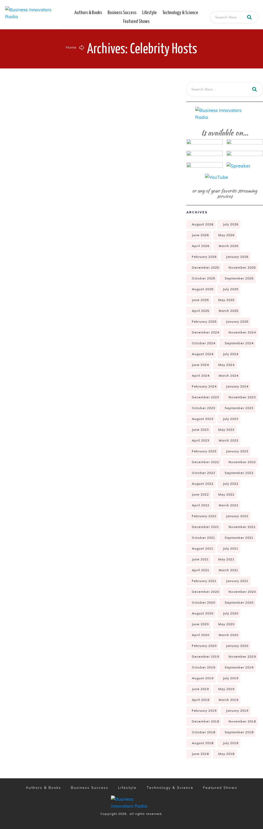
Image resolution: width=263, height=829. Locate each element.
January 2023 (237, 451)
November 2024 (242, 332)
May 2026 (226, 235)
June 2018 (200, 754)
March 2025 (228, 311)
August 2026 (202, 224)
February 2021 (204, 581)
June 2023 (200, 429)
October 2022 (203, 473)
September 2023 (239, 408)
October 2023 (203, 408)
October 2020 (203, 602)
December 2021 (205, 527)
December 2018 (205, 721)
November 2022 (242, 462)
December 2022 (205, 462)
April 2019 (200, 700)
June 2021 (200, 559)
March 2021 (228, 570)
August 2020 (202, 613)
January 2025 (237, 321)
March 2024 (228, 375)
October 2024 (203, 343)
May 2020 (226, 624)
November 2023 (242, 397)
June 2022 (200, 494)
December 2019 (205, 656)
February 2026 (204, 257)
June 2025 (200, 300)
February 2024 (204, 386)
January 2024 (237, 386)
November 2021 (242, 527)
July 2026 (230, 224)
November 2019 (242, 656)
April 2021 (200, 570)
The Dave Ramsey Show (126, 277)
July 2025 (230, 289)
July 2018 (230, 743)
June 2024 (200, 365)
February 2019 (204, 710)
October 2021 (203, 538)
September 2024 (239, 343)
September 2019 (239, 667)
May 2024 (226, 365)
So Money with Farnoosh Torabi (42, 163)
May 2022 (226, 494)
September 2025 (239, 278)
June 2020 (200, 624)
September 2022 (239, 473)
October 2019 (203, 667)
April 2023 (200, 440)
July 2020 (230, 613)
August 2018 (202, 743)
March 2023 (228, 440)
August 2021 (202, 548)
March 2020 (228, 635)
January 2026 (237, 257)
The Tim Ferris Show (42, 277)
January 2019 (237, 710)
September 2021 (239, 538)
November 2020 (242, 592)
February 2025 (204, 321)
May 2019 (226, 689)
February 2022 (204, 516)
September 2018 (239, 732)
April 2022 (200, 505)
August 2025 (202, 289)
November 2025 (242, 267)
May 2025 (226, 300)
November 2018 (242, 721)
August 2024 (202, 354)
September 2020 (239, 602)
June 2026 (200, 235)
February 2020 (204, 646)
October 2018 (203, 732)
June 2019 (200, 689)
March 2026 (228, 246)
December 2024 (205, 332)
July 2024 (230, 354)
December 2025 (205, 267)
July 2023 (230, 419)
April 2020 (200, 635)
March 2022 (228, 505)
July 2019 (230, 678)
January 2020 (237, 646)
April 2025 (200, 311)
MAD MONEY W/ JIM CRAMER (126, 163)
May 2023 (226, 429)
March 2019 (228, 700)
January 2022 (237, 516)
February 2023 (204, 451)
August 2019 (202, 678)
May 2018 (226, 754)
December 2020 (205, 592)
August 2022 (202, 484)
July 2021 (230, 548)
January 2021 (237, 581)
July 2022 (230, 484)
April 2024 (200, 375)
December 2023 (205, 397)
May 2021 (226, 559)
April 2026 (200, 246)
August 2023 (202, 419)
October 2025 (203, 278)
